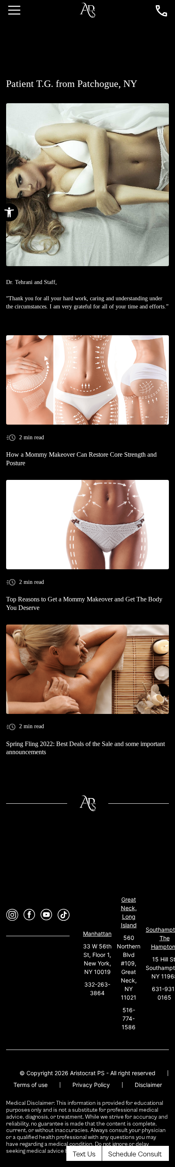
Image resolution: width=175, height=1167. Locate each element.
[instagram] (12, 915)
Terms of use (30, 1084)
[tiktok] (63, 915)
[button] (9, 212)
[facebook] (29, 915)
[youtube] (46, 915)
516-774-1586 (129, 1018)
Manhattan (97, 933)
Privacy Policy (91, 1084)
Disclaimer (148, 1084)
